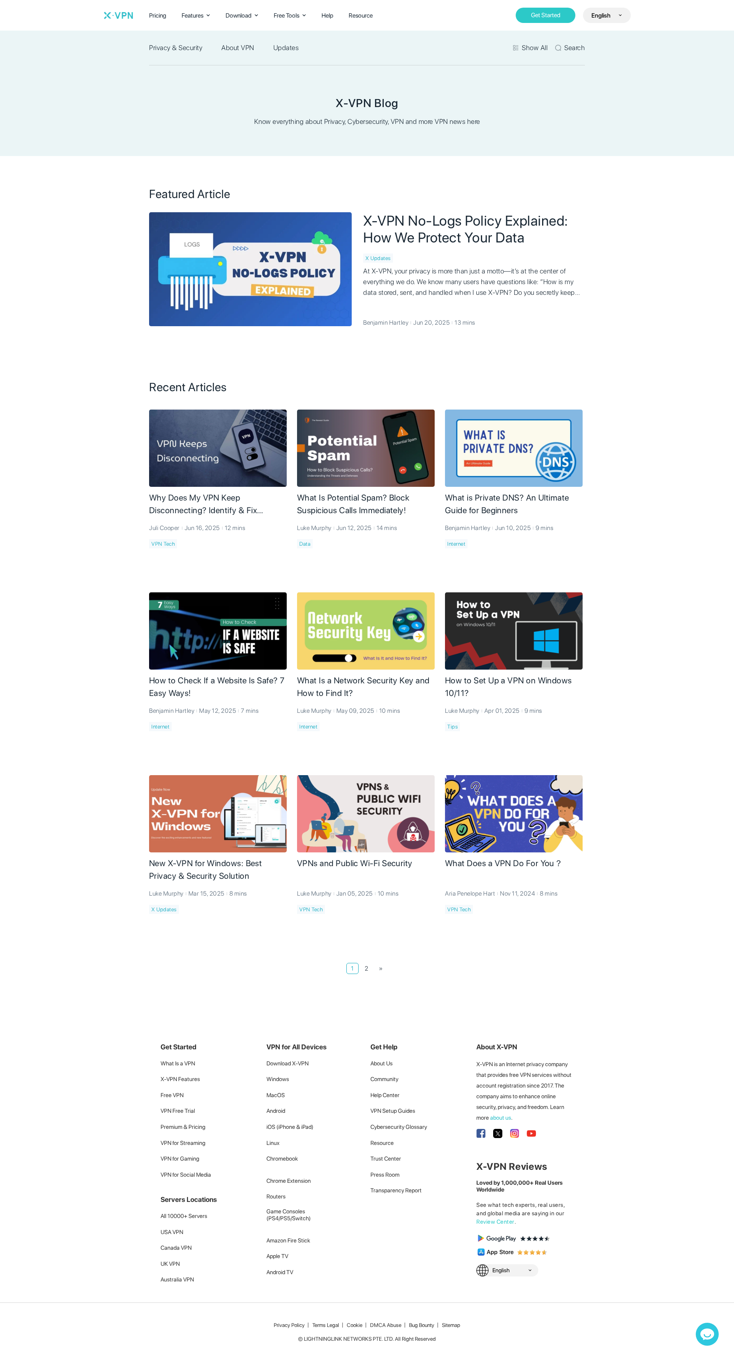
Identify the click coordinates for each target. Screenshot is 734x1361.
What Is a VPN (178, 1063)
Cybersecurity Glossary (398, 1127)
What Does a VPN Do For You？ (504, 863)
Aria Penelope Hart (470, 893)
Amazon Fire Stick (288, 1240)
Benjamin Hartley (385, 322)
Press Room (384, 1174)
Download (239, 15)
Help (327, 15)
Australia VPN (177, 1279)
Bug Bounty (421, 1325)
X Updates (378, 258)
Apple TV (277, 1256)
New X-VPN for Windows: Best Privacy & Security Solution (205, 869)
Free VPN (172, 1095)
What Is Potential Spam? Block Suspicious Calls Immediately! (353, 504)
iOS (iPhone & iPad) (289, 1127)
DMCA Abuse (385, 1325)
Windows (277, 1079)
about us (500, 1117)
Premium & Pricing (183, 1127)
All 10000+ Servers (184, 1216)
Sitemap (451, 1325)
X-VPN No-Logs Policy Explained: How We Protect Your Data (465, 229)
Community (384, 1079)
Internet (456, 544)
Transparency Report (396, 1190)
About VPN (237, 48)
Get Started (545, 15)
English (601, 15)
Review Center (495, 1221)
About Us (381, 1063)
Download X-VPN (287, 1063)
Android (275, 1110)
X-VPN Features (180, 1079)
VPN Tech (163, 544)
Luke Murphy (314, 528)
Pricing (157, 15)
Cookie (354, 1325)
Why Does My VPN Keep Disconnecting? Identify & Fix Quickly (203, 505)
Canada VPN (176, 1247)
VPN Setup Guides (392, 1110)
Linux (272, 1143)
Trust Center (385, 1158)
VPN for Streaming (183, 1143)
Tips (452, 727)
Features (192, 15)
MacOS (275, 1095)
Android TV (279, 1272)
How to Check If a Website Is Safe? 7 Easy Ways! (217, 686)
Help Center (384, 1095)
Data (304, 544)
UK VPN (170, 1263)
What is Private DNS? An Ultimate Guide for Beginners (507, 504)
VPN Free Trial (178, 1110)
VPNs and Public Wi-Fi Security (354, 863)
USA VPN (172, 1232)
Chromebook (282, 1158)
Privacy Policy (289, 1325)
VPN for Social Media (186, 1174)
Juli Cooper (164, 528)
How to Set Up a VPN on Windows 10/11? (508, 686)
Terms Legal (325, 1325)
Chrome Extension (288, 1180)
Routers (276, 1196)
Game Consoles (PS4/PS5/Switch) (288, 1215)
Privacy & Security (175, 48)
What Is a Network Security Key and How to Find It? (363, 686)
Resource (361, 15)
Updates (286, 48)
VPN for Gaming (180, 1158)
